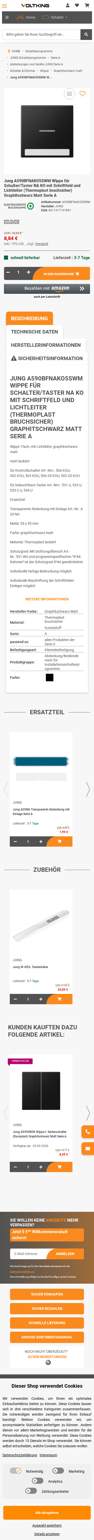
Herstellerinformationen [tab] (46, 345)
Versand (41, 244)
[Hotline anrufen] (87, 1131)
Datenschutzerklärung (22, 1271)
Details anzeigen (47, 1534)
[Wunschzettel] (77, 6)
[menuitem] (26, 17)
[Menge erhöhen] (29, 272)
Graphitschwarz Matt (61, 611)
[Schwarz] (50, 677)
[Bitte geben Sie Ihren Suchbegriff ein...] (86, 34)
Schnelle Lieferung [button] (47, 1323)
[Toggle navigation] (4, 6)
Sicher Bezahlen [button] (47, 1309)
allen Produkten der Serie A (60, 642)
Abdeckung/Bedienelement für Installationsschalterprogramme (62, 662)
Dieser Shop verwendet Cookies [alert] (47, 1386)
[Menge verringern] (8, 272)
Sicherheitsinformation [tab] (50, 358)
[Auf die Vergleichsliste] (69, 93)
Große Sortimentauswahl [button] (47, 1337)
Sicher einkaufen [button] (47, 1294)
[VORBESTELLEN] (41, 1091)
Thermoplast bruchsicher (54, 619)
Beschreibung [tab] (29, 318)
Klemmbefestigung (59, 650)
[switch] (15, 1471)
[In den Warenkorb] (8, 85)
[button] (67, 6)
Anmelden (65, 1254)
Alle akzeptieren (47, 1513)
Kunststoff (53, 628)
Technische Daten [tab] (34, 332)
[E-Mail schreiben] (87, 1148)
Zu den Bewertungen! (47, 1357)
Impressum (48, 1455)
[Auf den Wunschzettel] (82, 93)
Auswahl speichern (47, 1525)
